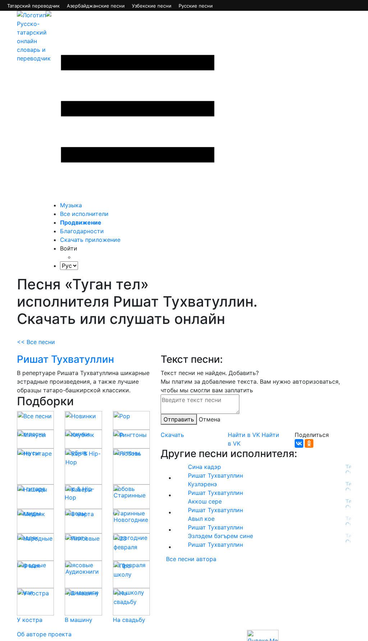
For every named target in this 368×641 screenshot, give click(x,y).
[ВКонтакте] (299, 443)
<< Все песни (36, 342)
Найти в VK (244, 434)
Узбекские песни (151, 6)
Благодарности (82, 231)
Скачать (172, 434)
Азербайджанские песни (96, 6)
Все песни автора (191, 559)
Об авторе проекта (44, 634)
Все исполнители (84, 213)
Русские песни (196, 6)
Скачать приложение (90, 239)
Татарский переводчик (33, 6)
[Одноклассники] (309, 443)
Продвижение (80, 222)
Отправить (179, 419)
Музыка (71, 205)
